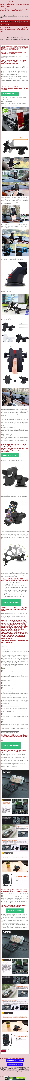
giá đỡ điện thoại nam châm (12, 47)
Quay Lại (4, 1051)
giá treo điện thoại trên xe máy (19, 46)
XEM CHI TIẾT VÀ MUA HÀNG (11, 602)
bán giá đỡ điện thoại (8, 46)
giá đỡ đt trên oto (15, 49)
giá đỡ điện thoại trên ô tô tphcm (15, 48)
